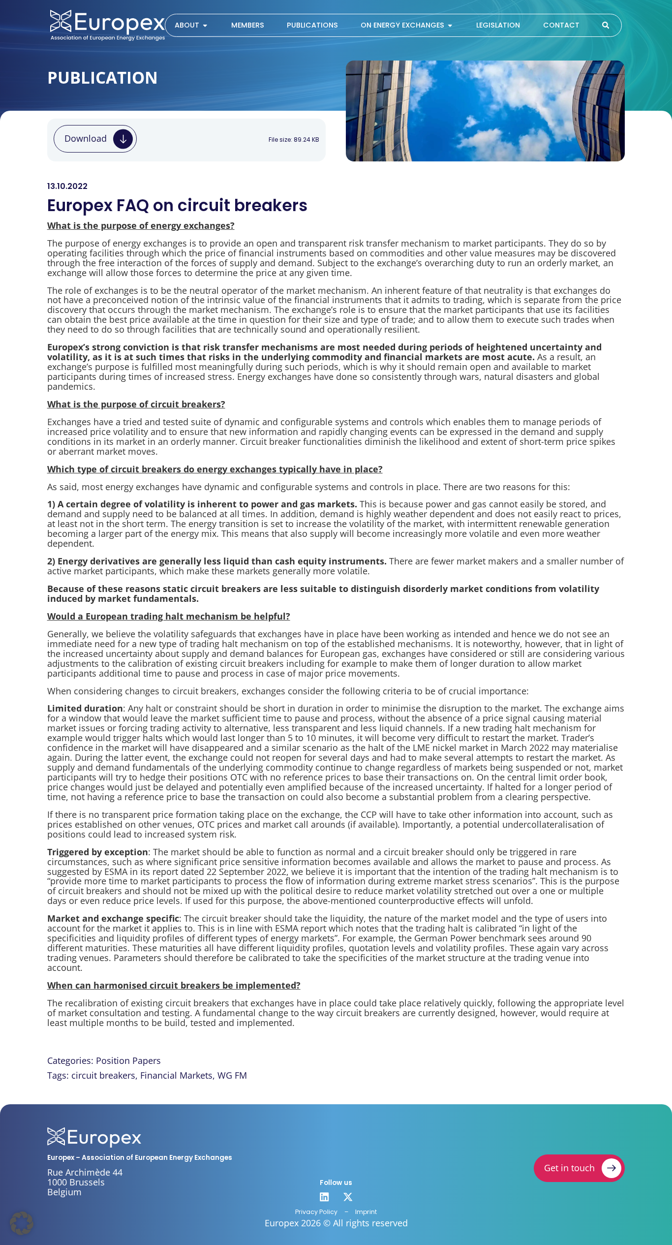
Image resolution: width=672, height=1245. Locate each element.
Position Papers (128, 1060)
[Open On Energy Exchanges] (450, 25)
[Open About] (205, 25)
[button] (21, 1223)
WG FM (232, 1075)
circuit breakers (103, 1075)
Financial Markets (176, 1075)
